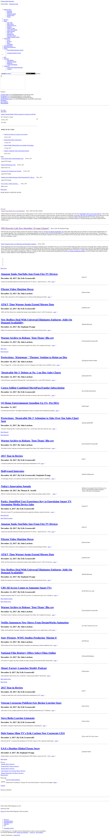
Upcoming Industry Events (14, 53)
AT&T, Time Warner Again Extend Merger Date (27, 304)
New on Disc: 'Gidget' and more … (10, 183)
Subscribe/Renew (8, 822)
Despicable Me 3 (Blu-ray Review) (10, 766)
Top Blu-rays (4, 97)
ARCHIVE (4, 111)
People (9, 16)
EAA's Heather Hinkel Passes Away (20, 748)
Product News (10, 15)
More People (4, 682)
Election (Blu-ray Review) (7, 768)
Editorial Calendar (11, 61)
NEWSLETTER (13, 4)
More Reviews (4, 775)
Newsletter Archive (9, 828)
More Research (4, 351)
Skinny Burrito (11, 31)
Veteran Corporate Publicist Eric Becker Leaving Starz (31, 702)
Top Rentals (4, 96)
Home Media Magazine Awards (15, 50)
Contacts (9, 69)
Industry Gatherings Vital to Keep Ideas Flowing (16, 151)
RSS (5, 57)
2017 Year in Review (12, 455)
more (6, 220)
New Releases (4, 101)
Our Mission (10, 60)
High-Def (9, 12)
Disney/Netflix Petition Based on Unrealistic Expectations (19, 145)
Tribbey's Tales (11, 28)
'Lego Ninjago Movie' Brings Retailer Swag (12, 158)
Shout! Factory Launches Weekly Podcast (24, 668)
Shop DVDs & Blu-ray (10, 47)
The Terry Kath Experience (13, 779)
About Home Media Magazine (15, 67)
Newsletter (10, 44)
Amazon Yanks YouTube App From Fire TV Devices (29, 274)
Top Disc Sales (4, 94)
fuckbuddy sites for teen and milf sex (90, 214)
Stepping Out (10, 34)
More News (4, 268)
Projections (3, 100)
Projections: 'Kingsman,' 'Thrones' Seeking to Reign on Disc (34, 357)
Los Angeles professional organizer (76, 251)
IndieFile (9, 27)
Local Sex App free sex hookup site (84, 215)
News (8, 40)
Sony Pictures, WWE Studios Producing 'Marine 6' (29, 637)
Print (6, 73)
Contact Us (7, 66)
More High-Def (5, 435)
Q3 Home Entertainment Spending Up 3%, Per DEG (30, 402)
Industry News (7, 9)
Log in (3, 73)
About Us (6, 819)
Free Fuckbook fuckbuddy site (54, 231)
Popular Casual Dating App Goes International (13, 211)
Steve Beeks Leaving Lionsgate (18, 718)
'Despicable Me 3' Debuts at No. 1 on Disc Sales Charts (31, 372)
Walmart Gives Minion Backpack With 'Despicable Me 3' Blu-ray (17, 177)
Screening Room (8, 45)
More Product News (6, 601)
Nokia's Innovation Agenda (16, 486)
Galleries (3, 785)
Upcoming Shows (8, 821)
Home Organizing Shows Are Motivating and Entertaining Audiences (18, 244)
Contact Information (12, 64)
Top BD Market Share (6, 99)
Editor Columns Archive (13, 37)
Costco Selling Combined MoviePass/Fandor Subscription (33, 387)
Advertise (6, 58)
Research (9, 11)
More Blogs (4, 189)
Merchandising (4, 103)
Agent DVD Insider (12, 30)
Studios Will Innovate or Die (8, 165)
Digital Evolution (11, 14)
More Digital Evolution (6, 518)
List (5, 825)
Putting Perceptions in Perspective (13, 140)
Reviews (6, 19)
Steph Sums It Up (11, 25)
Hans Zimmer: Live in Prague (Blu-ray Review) (13, 771)
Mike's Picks (10, 24)
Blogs (5, 21)
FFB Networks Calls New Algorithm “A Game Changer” (25, 228)
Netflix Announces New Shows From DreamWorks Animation (35, 622)
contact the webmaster (22, 832)
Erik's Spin (10, 32)
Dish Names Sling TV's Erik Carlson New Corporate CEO (33, 733)
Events (5, 48)
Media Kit (9, 63)
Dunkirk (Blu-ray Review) (8, 764)
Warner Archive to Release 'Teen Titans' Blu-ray (27, 337)
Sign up (3, 811)
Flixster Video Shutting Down (17, 289)
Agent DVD (7, 38)
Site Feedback (39, 832)
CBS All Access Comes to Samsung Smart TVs (26, 587)
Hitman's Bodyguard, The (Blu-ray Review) (12, 773)
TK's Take (9, 22)
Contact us (32, 832)
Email (9, 73)
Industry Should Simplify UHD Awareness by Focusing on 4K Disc (18, 114)
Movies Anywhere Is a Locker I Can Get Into (15, 134)
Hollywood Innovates (12, 471)
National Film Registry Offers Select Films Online (28, 652)
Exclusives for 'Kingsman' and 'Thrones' (11, 171)
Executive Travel (11, 35)
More (55, 782)
